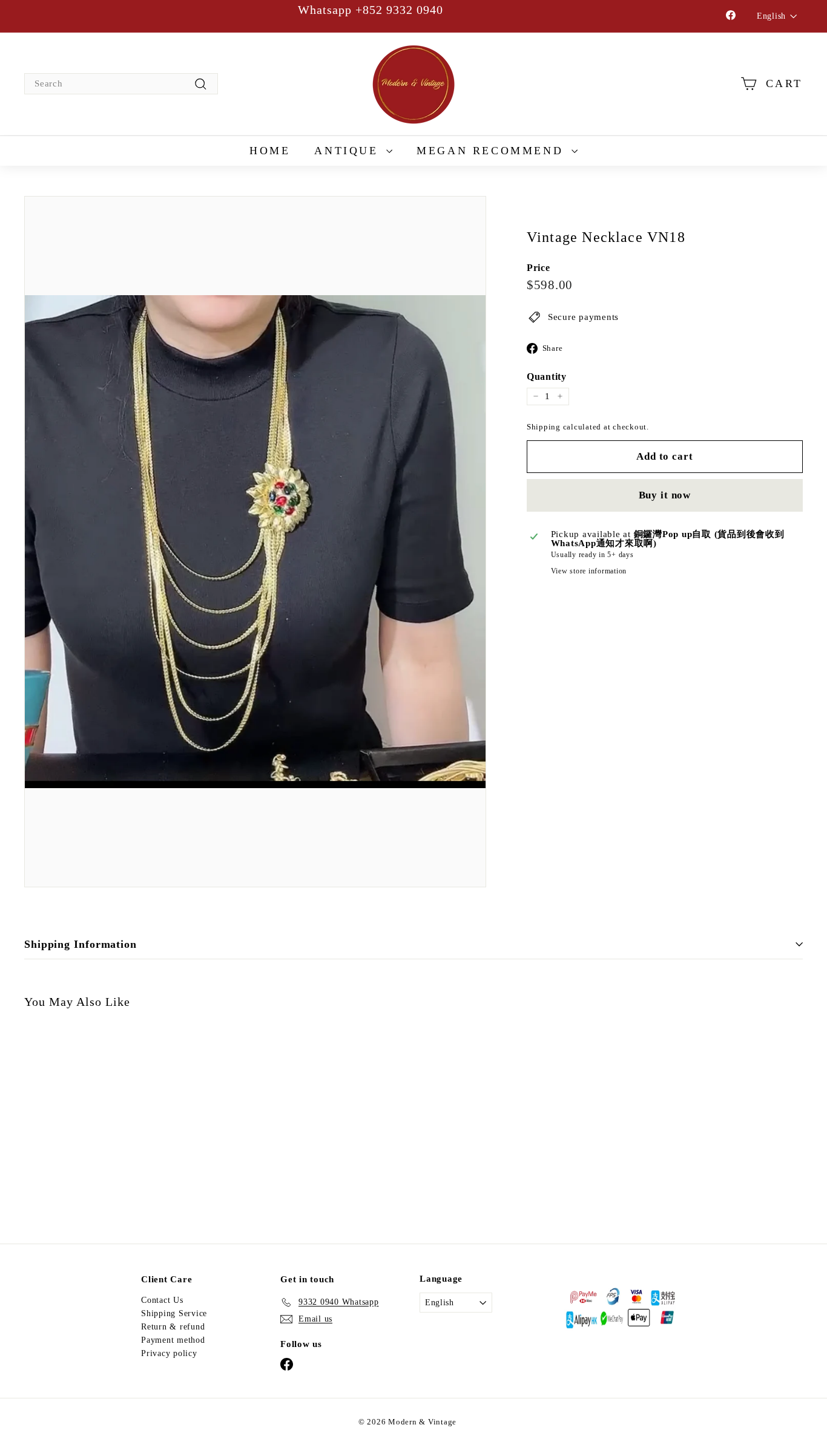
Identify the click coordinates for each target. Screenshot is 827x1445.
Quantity (547, 377)
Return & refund (173, 1326)
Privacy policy (169, 1353)
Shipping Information (80, 944)
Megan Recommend (492, 151)
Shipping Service (174, 1313)
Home (269, 151)
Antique (348, 151)
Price (538, 268)
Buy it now (665, 494)
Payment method (173, 1340)
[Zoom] (255, 542)
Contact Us (162, 1300)
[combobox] (121, 83)
